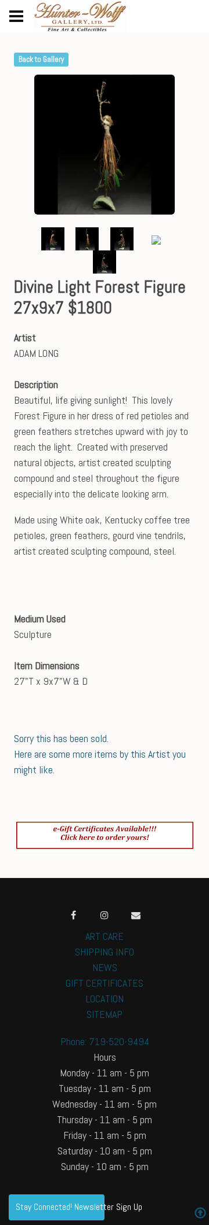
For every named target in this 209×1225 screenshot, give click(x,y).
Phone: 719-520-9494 (104, 1041)
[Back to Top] (200, 1214)
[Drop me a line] (135, 915)
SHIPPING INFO (104, 951)
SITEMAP (104, 1014)
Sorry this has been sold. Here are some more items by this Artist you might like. (100, 754)
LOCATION (105, 998)
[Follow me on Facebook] (73, 915)
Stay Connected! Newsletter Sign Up (60, 1207)
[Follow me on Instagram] (104, 915)
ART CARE (104, 936)
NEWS (104, 967)
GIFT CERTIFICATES (104, 983)
